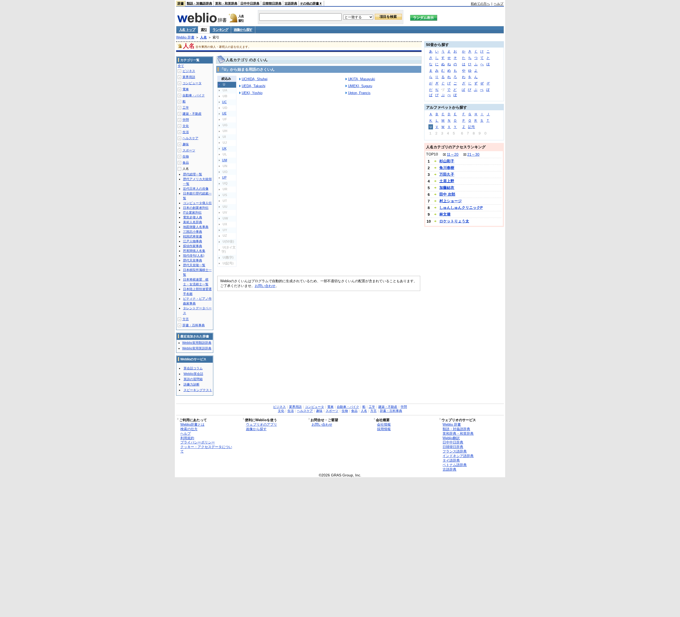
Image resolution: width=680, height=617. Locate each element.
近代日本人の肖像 (196, 189)
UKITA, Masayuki (361, 79)
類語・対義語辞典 (199, 3)
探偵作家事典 (192, 246)
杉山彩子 (446, 161)
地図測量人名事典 (196, 227)
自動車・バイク (193, 95)
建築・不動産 (192, 114)
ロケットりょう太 (454, 221)
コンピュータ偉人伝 (197, 203)
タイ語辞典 (451, 460)
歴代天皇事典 (192, 260)
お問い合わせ (265, 286)
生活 (185, 132)
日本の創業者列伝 (196, 208)
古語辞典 (290, 3)
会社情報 (384, 424)
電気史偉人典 (192, 217)
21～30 (473, 154)
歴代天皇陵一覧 (194, 265)
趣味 (185, 144)
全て (181, 65)
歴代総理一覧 (192, 174)
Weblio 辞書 (185, 37)
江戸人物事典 (192, 241)
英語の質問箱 (193, 379)
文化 (185, 126)
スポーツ (188, 150)
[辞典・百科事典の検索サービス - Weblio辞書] (202, 21)
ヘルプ (498, 4)
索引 (204, 30)
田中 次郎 (447, 194)
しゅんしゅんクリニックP (461, 207)
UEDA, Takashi (253, 86)
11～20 (452, 154)
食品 (185, 162)
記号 (471, 127)
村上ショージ (450, 201)
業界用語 (188, 77)
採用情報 (384, 429)
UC (224, 102)
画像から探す (243, 30)
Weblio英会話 (193, 374)
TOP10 (432, 154)
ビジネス (188, 71)
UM (224, 160)
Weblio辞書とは (192, 424)
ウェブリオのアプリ (261, 424)
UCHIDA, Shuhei (254, 79)
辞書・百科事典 (193, 325)
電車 (185, 89)
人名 (203, 37)
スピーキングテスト (198, 390)
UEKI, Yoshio (252, 93)
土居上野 (446, 181)
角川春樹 (446, 168)
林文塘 (444, 214)
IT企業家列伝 (192, 212)
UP (224, 177)
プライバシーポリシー (197, 442)
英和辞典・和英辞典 (458, 434)
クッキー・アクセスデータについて (206, 449)
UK (224, 148)
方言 (185, 319)
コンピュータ (192, 83)
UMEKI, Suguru (360, 86)
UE (224, 113)
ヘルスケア (190, 138)
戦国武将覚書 (192, 236)
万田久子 (446, 174)
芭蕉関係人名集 (194, 251)
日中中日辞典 (250, 3)
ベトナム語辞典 (455, 465)
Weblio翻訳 (451, 438)
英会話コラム (193, 368)
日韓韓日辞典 (272, 3)
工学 (185, 107)
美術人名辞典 (192, 222)
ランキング (220, 30)
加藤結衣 (446, 187)
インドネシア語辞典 (458, 456)
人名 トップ (187, 30)
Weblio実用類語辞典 (196, 343)
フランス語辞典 (455, 451)
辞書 (180, 3)
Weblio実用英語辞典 (196, 348)
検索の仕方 (189, 429)
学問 (185, 120)
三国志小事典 (192, 232)
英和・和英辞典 (226, 3)
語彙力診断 (191, 384)
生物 (185, 156)
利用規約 (187, 438)
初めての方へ (480, 4)
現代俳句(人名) (193, 255)
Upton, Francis (359, 93)
